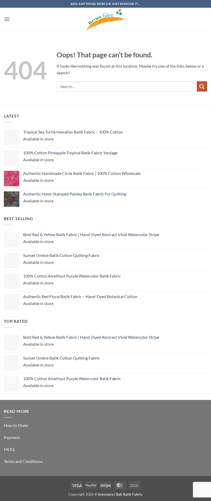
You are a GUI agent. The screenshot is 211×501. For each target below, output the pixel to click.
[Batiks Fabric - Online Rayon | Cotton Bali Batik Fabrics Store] (105, 19)
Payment (12, 437)
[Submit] (202, 86)
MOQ (9, 449)
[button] (7, 19)
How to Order (16, 425)
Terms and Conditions (23, 461)
